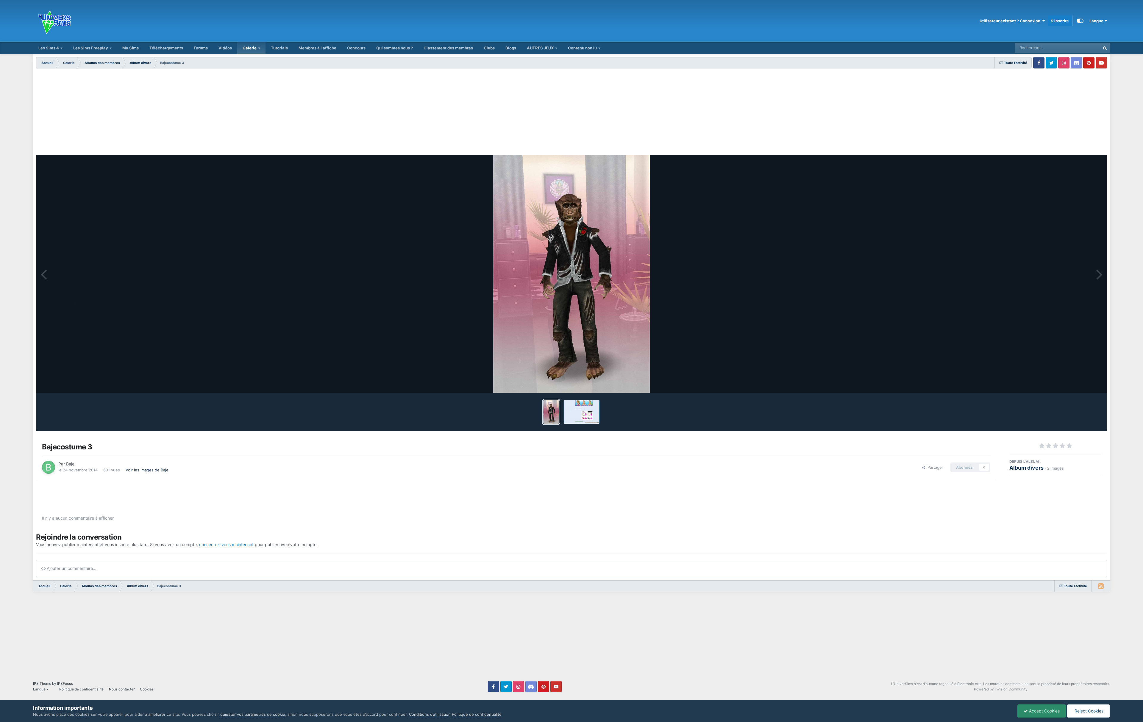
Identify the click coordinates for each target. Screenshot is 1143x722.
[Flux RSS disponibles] (1101, 586)
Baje (70, 463)
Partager (934, 467)
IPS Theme (42, 683)
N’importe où (1081, 48)
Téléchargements (166, 48)
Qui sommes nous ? (394, 48)
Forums (201, 48)
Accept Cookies (1044, 710)
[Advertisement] (571, 113)
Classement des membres (448, 48)
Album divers (1026, 468)
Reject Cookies (1088, 710)
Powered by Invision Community (1001, 689)
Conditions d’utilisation (430, 714)
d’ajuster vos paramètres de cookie (252, 714)
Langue (1096, 20)
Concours (356, 48)
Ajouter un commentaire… (71, 568)
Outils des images (1077, 382)
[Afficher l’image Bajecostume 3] (551, 412)
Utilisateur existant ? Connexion (1011, 20)
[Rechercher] (1105, 48)
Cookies (147, 689)
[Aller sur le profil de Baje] (48, 467)
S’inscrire (1060, 20)
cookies (82, 714)
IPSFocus (65, 683)
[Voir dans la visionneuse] (571, 274)
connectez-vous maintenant (226, 544)
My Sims (130, 48)
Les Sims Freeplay (90, 48)
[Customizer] (1080, 20)
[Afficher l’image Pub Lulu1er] (581, 412)
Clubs (489, 48)
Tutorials (279, 48)
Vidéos (225, 48)
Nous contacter (122, 689)
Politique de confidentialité (81, 689)
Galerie (250, 48)
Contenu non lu (582, 48)
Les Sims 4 (48, 48)
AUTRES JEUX (541, 48)
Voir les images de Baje (147, 470)
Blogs (510, 48)
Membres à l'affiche (317, 48)
